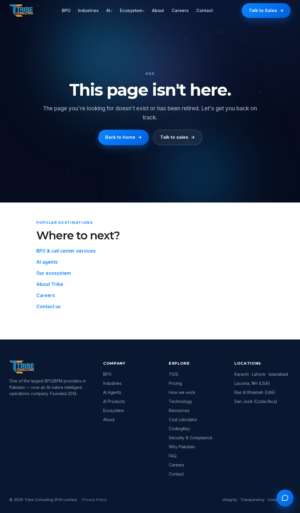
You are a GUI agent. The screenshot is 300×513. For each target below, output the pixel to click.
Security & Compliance (190, 437)
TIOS (173, 374)
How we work (182, 392)
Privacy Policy (94, 499)
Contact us (48, 306)
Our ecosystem (53, 273)
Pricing (175, 383)
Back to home (123, 137)
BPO (66, 10)
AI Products (114, 401)
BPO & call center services (66, 251)
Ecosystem (132, 10)
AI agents (47, 262)
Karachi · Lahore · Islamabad (261, 374)
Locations (247, 363)
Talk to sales (177, 137)
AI (109, 10)
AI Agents (112, 392)
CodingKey (179, 428)
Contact (204, 10)
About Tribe (49, 284)
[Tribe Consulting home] (21, 10)
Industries (88, 10)
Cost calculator (183, 419)
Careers (180, 10)
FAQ (173, 455)
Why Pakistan (182, 446)
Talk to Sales (266, 10)
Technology (180, 401)
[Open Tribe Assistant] (285, 498)
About (158, 10)
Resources (179, 410)
